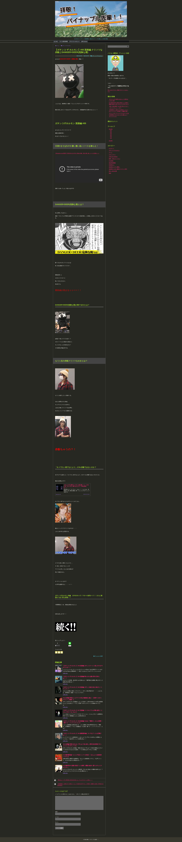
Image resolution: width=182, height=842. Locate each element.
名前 (56, 811)
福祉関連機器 (112, 162)
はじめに (56, 41)
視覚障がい (112, 165)
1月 (111, 138)
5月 (111, 132)
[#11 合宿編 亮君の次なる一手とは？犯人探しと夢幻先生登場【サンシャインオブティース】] (58, 747)
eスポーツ (111, 148)
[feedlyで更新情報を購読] (59, 652)
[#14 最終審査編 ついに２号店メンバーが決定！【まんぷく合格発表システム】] (58, 757)
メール (57, 817)
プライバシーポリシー (74, 41)
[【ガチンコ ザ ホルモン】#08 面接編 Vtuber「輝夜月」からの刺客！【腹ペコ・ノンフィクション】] (58, 724)
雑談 (110, 173)
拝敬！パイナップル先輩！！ (93, 839)
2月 (111, 136)
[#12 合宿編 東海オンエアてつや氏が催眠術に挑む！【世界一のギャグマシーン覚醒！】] (58, 700)
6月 (111, 130)
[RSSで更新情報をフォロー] (62, 652)
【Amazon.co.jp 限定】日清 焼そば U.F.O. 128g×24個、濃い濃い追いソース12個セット (77, 153)
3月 (111, 135)
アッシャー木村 (99, 656)
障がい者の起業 (113, 171)
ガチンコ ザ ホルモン (97, 56)
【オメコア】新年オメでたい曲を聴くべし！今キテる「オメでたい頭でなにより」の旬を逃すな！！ (76, 486)
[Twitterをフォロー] (56, 652)
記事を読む (65, 673)
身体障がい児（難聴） (114, 167)
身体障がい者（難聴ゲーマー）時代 (118, 169)
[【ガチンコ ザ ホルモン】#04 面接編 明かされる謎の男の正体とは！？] (58, 679)
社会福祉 (111, 160)
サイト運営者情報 (64, 41)
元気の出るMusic (113, 156)
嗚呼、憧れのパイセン (114, 158)
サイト (57, 822)
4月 (111, 133)
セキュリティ (112, 154)
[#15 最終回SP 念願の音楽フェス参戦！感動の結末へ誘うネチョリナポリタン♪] (58, 768)
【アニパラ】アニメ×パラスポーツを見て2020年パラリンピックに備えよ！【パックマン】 (119, 115)
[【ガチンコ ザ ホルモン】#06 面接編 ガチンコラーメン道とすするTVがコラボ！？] (58, 668)
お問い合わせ (84, 41)
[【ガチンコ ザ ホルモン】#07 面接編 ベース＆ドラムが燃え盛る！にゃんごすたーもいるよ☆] (58, 713)
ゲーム (110, 152)
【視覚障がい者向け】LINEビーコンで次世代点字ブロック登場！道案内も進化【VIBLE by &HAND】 (80, 784)
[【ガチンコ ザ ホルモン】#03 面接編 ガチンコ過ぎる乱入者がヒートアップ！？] (58, 690)
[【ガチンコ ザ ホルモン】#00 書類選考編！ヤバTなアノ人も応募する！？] (58, 736)
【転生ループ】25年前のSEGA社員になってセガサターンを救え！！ (75, 780)
